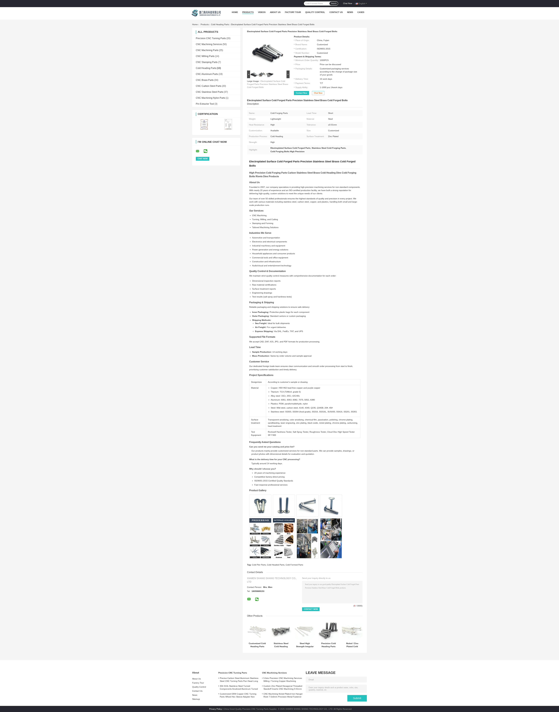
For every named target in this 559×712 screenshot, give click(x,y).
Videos (262, 12)
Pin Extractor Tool (205, 104)
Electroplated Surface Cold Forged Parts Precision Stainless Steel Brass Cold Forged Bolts (267, 84)
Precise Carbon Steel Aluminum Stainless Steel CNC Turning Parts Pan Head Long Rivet (239, 680)
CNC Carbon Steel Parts (208, 86)
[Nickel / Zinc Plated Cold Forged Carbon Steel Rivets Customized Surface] (352, 630)
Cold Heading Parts (220, 24)
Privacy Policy (215, 709)
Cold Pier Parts (259, 565)
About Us (275, 12)
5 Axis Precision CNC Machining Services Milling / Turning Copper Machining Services (282, 680)
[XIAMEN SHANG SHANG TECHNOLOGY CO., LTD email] (199, 151)
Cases (360, 12)
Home (235, 12)
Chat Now (347, 3)
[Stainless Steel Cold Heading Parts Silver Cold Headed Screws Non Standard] (281, 630)
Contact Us (336, 12)
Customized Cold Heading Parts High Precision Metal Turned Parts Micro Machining (257, 645)
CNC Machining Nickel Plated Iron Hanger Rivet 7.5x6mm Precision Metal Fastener (283, 695)
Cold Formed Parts (294, 565)
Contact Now (301, 93)
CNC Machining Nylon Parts (210, 98)
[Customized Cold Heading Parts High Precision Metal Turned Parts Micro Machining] (257, 630)
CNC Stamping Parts (206, 62)
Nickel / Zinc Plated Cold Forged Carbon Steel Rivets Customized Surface (352, 645)
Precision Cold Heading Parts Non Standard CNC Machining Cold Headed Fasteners (328, 645)
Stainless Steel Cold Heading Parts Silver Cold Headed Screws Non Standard (281, 645)
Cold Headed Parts (275, 565)
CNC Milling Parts (205, 56)
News (350, 12)
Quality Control (315, 12)
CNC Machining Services (209, 44)
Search (334, 3)
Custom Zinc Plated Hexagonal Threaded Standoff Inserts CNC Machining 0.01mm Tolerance (282, 688)
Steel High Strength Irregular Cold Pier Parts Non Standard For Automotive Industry (305, 645)
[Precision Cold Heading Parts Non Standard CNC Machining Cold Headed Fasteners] (328, 630)
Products (248, 12)
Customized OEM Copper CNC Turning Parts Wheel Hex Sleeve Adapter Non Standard (238, 696)
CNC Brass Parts (205, 80)
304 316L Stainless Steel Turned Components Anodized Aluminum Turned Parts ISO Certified (239, 688)
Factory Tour (293, 12)
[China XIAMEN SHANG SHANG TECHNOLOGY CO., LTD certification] (204, 124)
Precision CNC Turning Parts (211, 38)
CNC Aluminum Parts (207, 74)
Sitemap (196, 699)
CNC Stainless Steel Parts (209, 92)
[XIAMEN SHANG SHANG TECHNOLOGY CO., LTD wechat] (207, 151)
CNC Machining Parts (207, 50)
